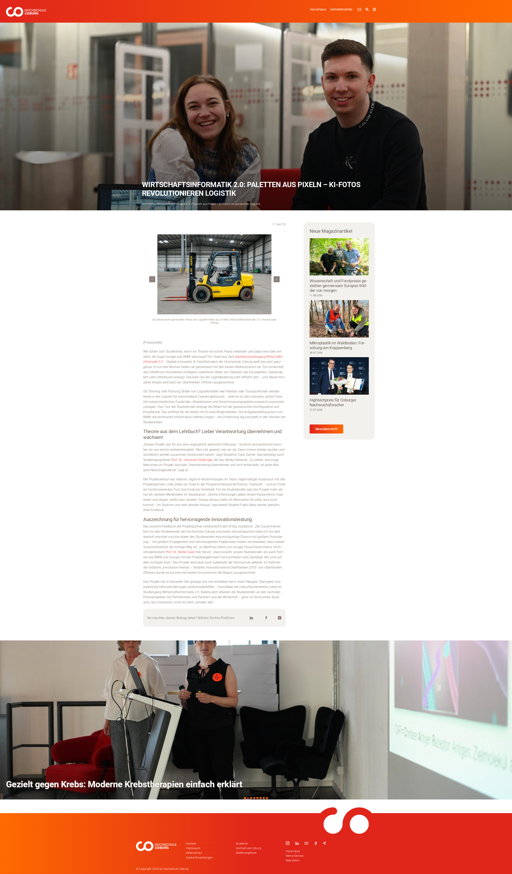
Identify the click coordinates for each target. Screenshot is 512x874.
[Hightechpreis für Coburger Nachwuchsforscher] (339, 376)
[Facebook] (266, 618)
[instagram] (287, 843)
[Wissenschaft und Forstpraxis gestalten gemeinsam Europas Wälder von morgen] (339, 257)
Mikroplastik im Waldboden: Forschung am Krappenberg (337, 345)
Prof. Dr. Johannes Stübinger (191, 460)
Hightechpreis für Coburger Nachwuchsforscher (333, 402)
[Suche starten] (367, 9)
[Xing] (279, 618)
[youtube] (306, 843)
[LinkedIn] (251, 618)
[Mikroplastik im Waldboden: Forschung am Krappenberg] (339, 319)
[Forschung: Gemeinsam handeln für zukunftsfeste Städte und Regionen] (256, 719)
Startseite (148, 204)
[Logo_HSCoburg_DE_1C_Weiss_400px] (26, 8)
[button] (152, 279)
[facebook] (315, 843)
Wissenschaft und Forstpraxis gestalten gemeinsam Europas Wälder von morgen (338, 285)
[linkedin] (297, 843)
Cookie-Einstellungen (199, 857)
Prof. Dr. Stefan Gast (180, 552)
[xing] (324, 843)
